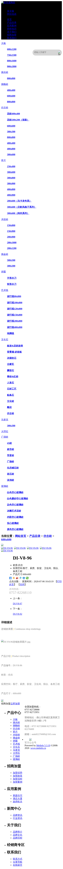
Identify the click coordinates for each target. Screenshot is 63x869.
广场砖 (4, 437)
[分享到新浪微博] (17, 578)
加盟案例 (17, 782)
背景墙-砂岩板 (14, 352)
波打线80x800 (14, 296)
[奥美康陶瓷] (8, 2)
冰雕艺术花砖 (14, 511)
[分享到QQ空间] (14, 578)
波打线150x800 (14, 315)
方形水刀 (11, 278)
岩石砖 (10, 474)
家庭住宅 (17, 795)
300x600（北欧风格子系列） (21, 207)
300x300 (11, 131)
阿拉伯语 (11, 14)
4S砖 (9, 443)
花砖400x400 (13, 113)
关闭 (22, 584)
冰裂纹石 (11, 358)
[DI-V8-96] (7, 548)
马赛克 (4, 419)
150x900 (11, 231)
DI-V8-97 (17, 603)
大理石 (4, 431)
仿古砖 (4, 107)
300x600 (11, 154)
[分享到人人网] (24, 578)
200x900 (11, 237)
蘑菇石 (10, 370)
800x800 (11, 78)
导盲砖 (10, 455)
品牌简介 (17, 832)
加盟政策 (17, 776)
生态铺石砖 (13, 467)
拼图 (3, 271)
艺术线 (4, 290)
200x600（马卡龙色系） (19, 201)
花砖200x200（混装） (18, 120)
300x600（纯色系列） (18, 213)
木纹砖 (4, 219)
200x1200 (11, 248)
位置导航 (17, 862)
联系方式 (17, 859)
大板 (3, 43)
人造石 (10, 382)
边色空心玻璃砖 (15, 504)
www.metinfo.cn (38, 748)
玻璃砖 (4, 486)
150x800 (11, 225)
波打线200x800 (14, 321)
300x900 (11, 183)
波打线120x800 (14, 308)
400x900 (11, 195)
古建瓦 (10, 364)
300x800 (11, 178)
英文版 (10, 11)
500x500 (11, 260)
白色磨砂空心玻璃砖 (17, 498)
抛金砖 (4, 254)
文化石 (4, 339)
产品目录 (34, 535)
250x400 (11, 166)
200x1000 (11, 242)
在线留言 (17, 865)
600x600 (11, 96)
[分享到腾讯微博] (20, 578)
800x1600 (11, 60)
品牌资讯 (17, 815)
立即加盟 (15, 703)
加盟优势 (17, 772)
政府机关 (17, 801)
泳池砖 (10, 480)
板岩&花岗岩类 (15, 345)
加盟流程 (17, 779)
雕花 (9, 407)
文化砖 (10, 401)
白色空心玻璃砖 (15, 492)
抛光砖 (4, 72)
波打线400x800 (14, 327)
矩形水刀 (11, 284)
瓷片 (3, 160)
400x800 (11, 149)
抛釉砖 (4, 84)
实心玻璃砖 (13, 523)
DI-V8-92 (17, 614)
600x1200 (11, 49)
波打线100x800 (14, 302)
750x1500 (11, 55)
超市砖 (10, 449)
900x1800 (11, 66)
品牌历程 (17, 838)
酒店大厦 (17, 798)
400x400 (11, 90)
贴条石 (10, 395)
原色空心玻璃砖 (15, 529)
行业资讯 (17, 818)
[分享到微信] (27, 578)
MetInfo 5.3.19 (43, 745)
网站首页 (20, 535)
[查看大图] (31, 545)
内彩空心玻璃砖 (15, 517)
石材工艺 (11, 388)
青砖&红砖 (12, 376)
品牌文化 (17, 835)
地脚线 (10, 333)
